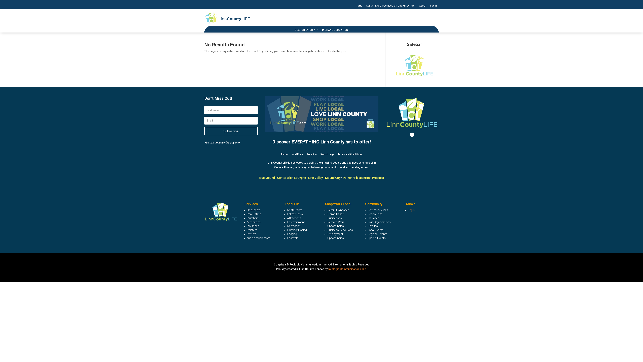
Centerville (284, 177)
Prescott (378, 177)
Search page (327, 154)
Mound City (333, 177)
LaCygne (300, 177)
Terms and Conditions (350, 154)
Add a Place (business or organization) (390, 6)
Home (359, 6)
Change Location (336, 30)
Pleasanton (362, 177)
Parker (347, 177)
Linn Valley (315, 177)
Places (285, 154)
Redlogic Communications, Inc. (347, 269)
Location (312, 154)
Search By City (305, 30)
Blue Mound (267, 177)
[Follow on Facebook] (412, 135)
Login (433, 6)
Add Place (297, 154)
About (423, 6)
